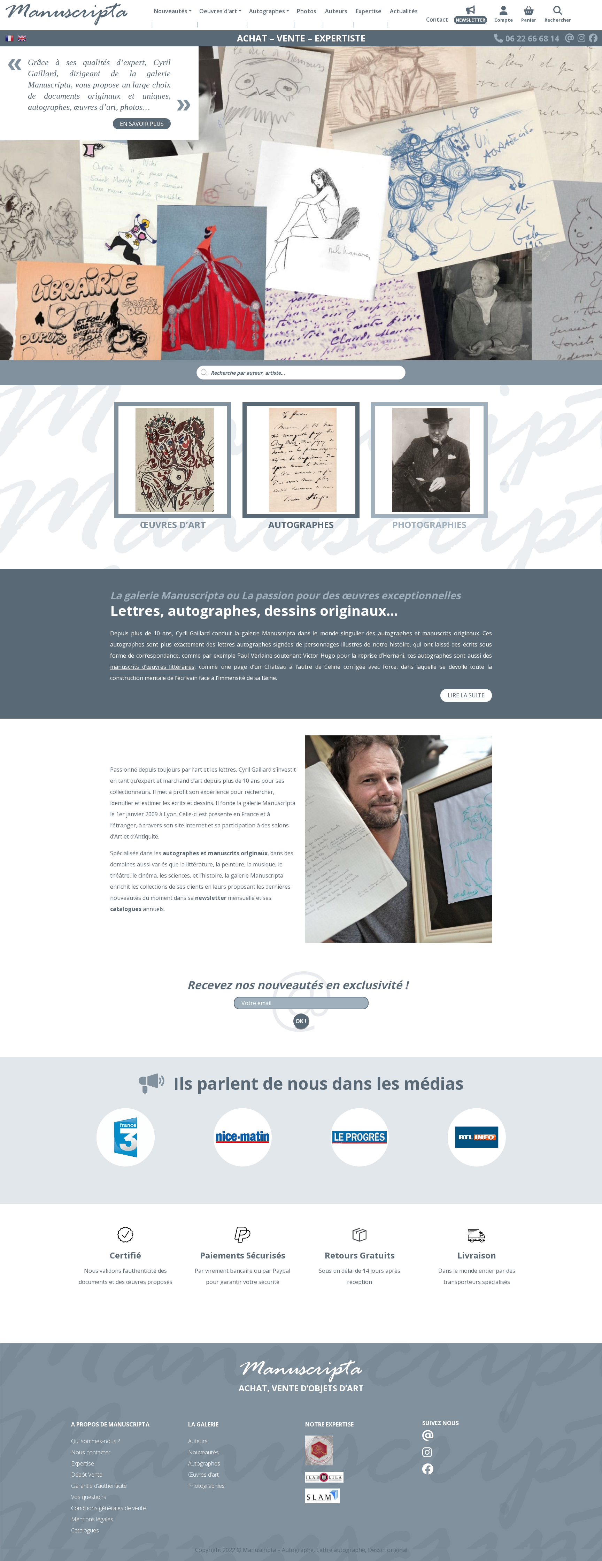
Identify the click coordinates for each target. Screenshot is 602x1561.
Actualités (404, 11)
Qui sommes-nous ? (95, 1441)
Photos (306, 11)
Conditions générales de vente (108, 1508)
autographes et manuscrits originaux (428, 633)
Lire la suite (466, 695)
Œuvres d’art (203, 1474)
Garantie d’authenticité (99, 1486)
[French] (9, 37)
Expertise (368, 11)
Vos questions (88, 1497)
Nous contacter (90, 1452)
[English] (22, 37)
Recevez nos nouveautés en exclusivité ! (297, 984)
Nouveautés (203, 1452)
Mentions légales (92, 1519)
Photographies (206, 1486)
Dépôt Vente (86, 1474)
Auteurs (336, 11)
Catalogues (85, 1530)
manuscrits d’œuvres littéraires (152, 667)
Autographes (204, 1463)
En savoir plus (142, 124)
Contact (437, 19)
